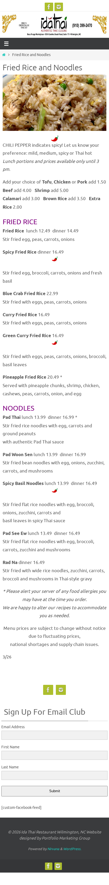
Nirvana (53, 849)
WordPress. (72, 849)
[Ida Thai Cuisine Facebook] (49, 7)
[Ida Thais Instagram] (58, 7)
